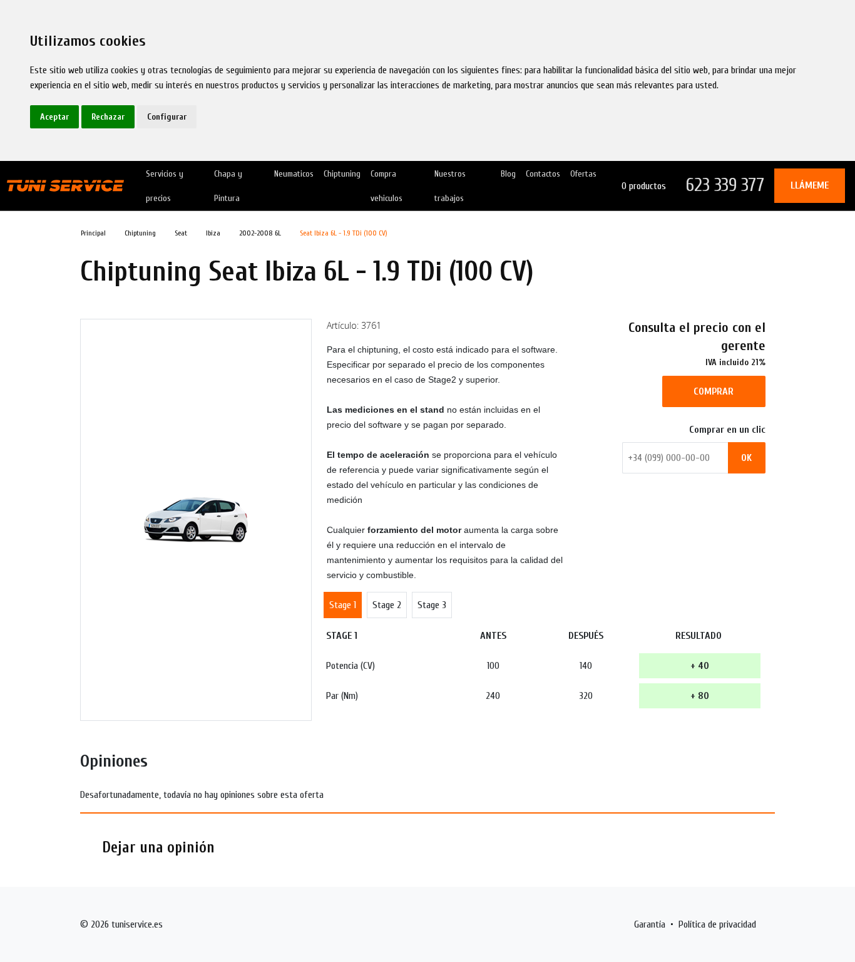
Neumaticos (294, 173)
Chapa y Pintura (228, 186)
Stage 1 (342, 605)
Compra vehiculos (386, 186)
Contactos (543, 173)
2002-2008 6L (260, 233)
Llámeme (810, 185)
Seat (181, 233)
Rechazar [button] (108, 116)
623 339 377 (725, 185)
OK (746, 457)
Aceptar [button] (54, 116)
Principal (93, 233)
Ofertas (583, 173)
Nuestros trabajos (450, 186)
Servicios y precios (164, 186)
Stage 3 (431, 605)
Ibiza (213, 233)
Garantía (649, 924)
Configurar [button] (167, 116)
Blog (508, 173)
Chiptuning (342, 173)
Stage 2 (386, 605)
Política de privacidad (717, 924)
